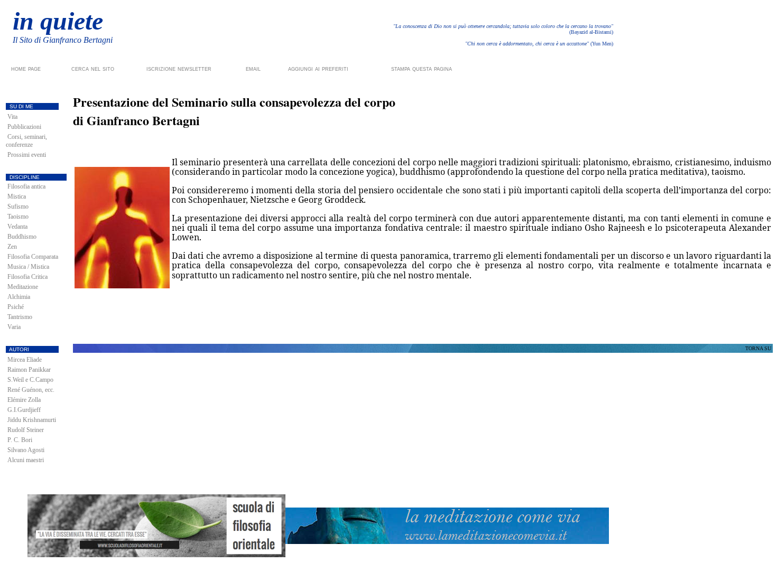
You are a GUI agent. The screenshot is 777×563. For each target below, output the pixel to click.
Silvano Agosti (25, 450)
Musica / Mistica (28, 266)
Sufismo (18, 206)
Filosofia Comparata (32, 256)
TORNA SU (758, 348)
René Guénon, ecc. (30, 389)
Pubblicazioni (24, 126)
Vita (12, 116)
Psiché (15, 307)
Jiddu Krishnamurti (31, 420)
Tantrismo (19, 317)
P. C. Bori (19, 440)
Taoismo (18, 216)
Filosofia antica (26, 186)
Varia (14, 327)
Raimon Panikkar (29, 369)
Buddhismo (21, 236)
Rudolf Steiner (25, 430)
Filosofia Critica (27, 276)
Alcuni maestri (25, 460)
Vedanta (17, 226)
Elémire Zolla (24, 400)
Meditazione (22, 286)
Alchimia (18, 297)
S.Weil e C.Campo (30, 379)
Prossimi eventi (26, 154)
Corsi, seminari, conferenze (26, 140)
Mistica (16, 196)
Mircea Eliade (24, 359)
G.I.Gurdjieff (24, 410)
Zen (12, 246)
